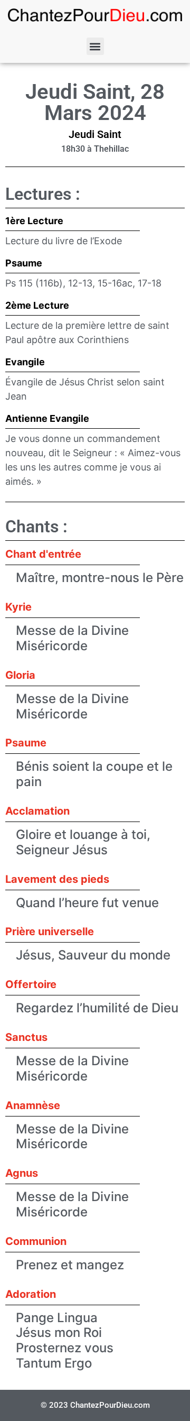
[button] (95, 46)
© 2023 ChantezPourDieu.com (95, 1405)
